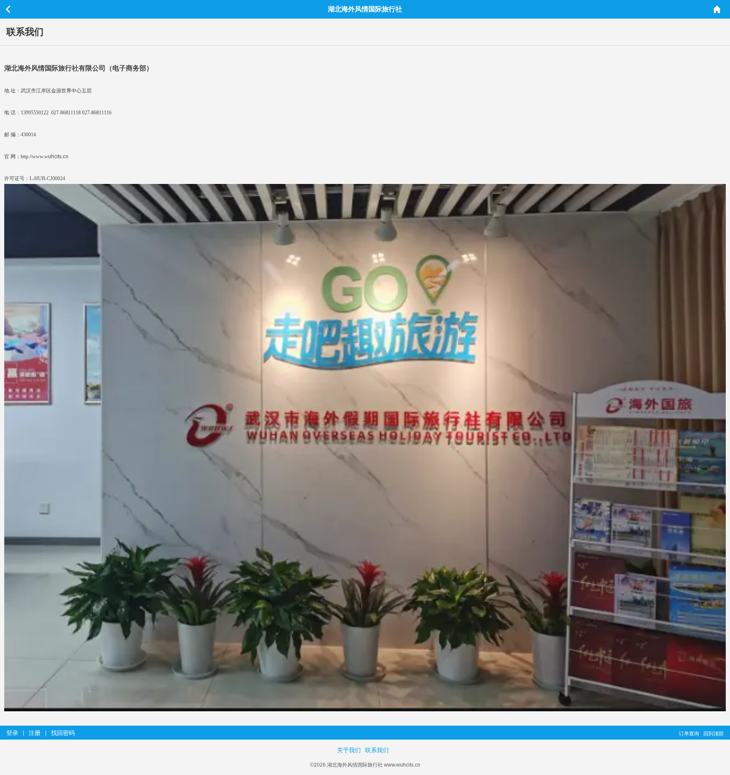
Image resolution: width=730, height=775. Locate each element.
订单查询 (689, 734)
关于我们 (349, 750)
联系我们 (377, 750)
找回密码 (63, 732)
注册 (35, 732)
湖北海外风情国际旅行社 (365, 9)
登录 (12, 732)
